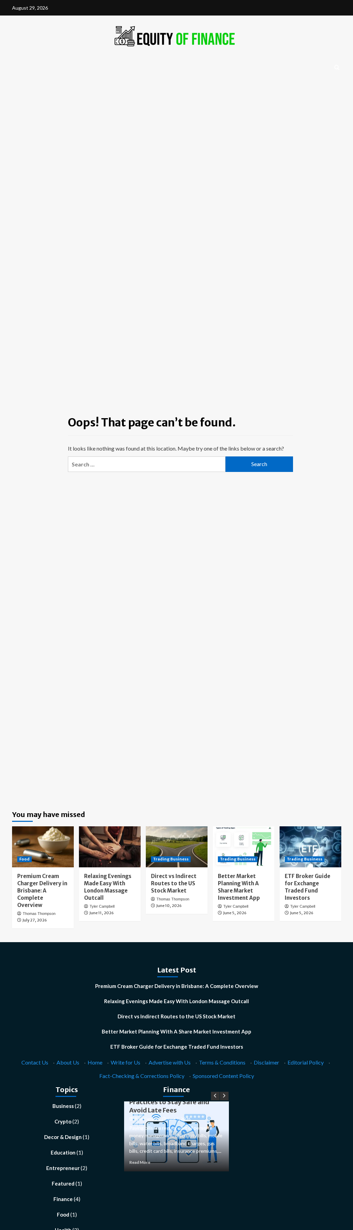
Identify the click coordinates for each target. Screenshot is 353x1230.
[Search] (337, 68)
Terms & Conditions (222, 1062)
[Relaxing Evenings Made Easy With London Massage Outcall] (110, 846)
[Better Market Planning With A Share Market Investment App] (243, 846)
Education (63, 1152)
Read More (139, 1162)
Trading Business (171, 859)
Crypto (62, 1121)
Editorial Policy (306, 1062)
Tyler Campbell (102, 906)
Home (95, 1062)
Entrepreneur (63, 1168)
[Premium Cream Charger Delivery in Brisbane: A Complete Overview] (43, 846)
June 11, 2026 (101, 912)
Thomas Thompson (39, 913)
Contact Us (34, 1062)
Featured (63, 1183)
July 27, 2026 (34, 920)
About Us (68, 1062)
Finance (63, 1199)
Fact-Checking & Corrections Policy (141, 1075)
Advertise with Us (170, 1062)
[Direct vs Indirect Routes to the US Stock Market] (177, 846)
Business (63, 1106)
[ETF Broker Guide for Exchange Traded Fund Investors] (310, 846)
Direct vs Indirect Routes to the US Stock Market (173, 883)
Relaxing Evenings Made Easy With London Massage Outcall (176, 1001)
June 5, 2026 (234, 912)
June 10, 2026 (169, 905)
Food (24, 859)
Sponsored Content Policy (223, 1075)
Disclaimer (266, 1062)
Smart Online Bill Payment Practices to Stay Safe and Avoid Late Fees (169, 1102)
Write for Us (125, 1062)
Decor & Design (63, 1137)
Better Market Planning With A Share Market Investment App (176, 1031)
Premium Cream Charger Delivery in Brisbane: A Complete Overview (42, 890)
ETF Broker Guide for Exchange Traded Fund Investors (176, 1047)
